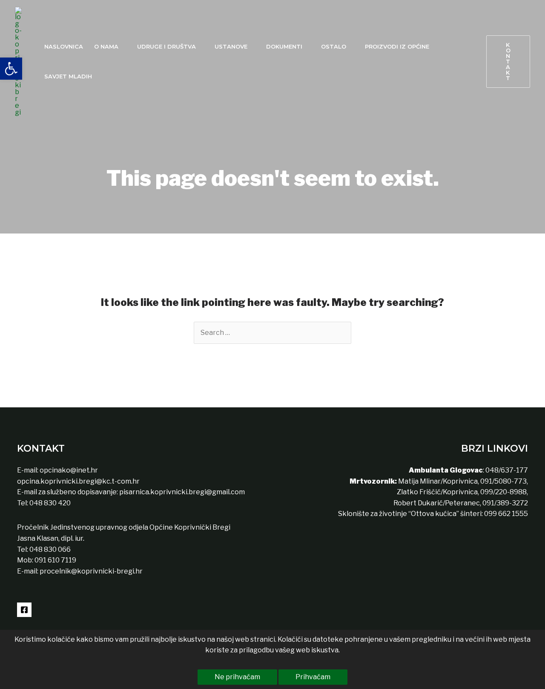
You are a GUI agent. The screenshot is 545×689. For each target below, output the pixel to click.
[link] (11, 69)
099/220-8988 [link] (503, 492)
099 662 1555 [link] (506, 514)
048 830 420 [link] (49, 503)
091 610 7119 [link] (55, 560)
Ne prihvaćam (237, 677)
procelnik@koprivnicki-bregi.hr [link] (91, 571)
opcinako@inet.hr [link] (69, 470)
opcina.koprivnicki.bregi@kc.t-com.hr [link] (78, 481)
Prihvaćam (312, 677)
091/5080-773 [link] (503, 481)
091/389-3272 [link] (505, 503)
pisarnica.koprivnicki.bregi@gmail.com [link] (182, 492)
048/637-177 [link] (506, 470)
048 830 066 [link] (49, 549)
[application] (122, 46)
